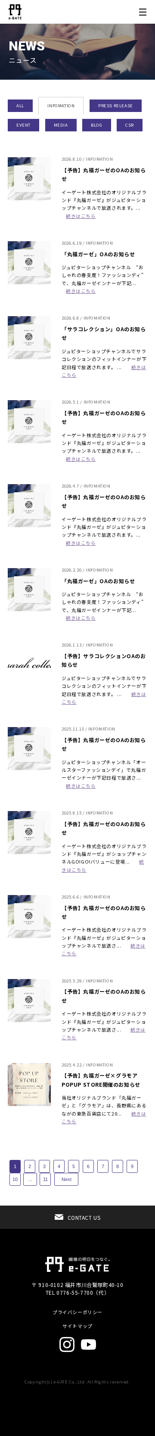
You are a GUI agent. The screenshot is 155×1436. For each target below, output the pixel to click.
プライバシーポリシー (77, 1312)
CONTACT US (84, 1217)
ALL (20, 106)
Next (66, 1179)
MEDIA (61, 125)
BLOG (96, 125)
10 (15, 1179)
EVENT (23, 125)
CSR (129, 125)
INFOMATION (60, 106)
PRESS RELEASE (115, 106)
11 (45, 1179)
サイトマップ (77, 1326)
